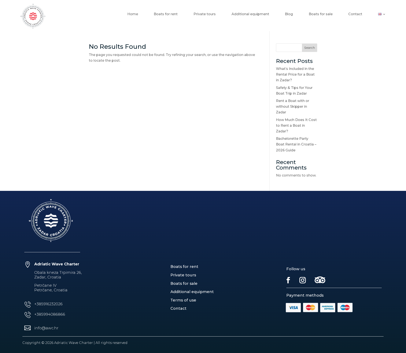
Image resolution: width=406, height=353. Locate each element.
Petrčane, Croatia (50, 290)
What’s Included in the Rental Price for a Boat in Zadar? (295, 74)
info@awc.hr (46, 328)
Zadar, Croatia (47, 277)
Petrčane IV (45, 285)
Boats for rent (166, 14)
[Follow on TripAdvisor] (320, 280)
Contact (355, 14)
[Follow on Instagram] (302, 280)
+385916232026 (48, 304)
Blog (289, 14)
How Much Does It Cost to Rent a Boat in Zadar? (296, 125)
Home (132, 14)
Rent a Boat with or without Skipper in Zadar (292, 106)
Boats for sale (321, 14)
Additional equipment (250, 14)
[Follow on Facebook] (288, 280)
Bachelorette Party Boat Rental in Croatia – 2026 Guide (296, 144)
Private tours (204, 14)
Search (309, 48)
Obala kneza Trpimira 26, (58, 272)
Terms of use (183, 300)
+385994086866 (49, 314)
